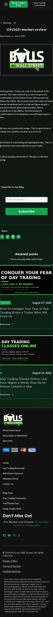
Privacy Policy (10, 561)
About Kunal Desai (11, 430)
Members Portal (10, 478)
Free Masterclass (11, 503)
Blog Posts (8, 492)
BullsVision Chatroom (13, 473)
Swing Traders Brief (18, 4)
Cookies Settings (12, 571)
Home (6, 462)
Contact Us (8, 483)
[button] (5, 4)
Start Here (8, 440)
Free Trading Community (40, 4)
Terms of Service (12, 566)
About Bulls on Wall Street (15, 435)
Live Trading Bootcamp (14, 468)
